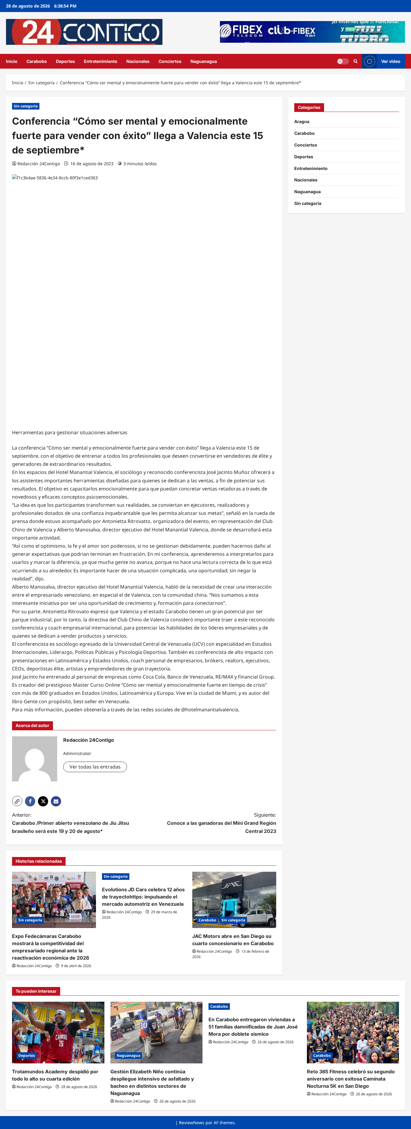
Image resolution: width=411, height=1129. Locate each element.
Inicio (11, 61)
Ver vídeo (390, 60)
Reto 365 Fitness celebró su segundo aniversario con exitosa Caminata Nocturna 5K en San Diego (351, 1079)
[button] (17, 801)
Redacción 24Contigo (38, 163)
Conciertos (170, 61)
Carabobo (36, 61)
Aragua (301, 121)
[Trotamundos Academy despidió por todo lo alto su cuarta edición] (58, 1032)
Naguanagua (203, 61)
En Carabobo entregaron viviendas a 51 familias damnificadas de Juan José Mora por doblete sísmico (253, 1026)
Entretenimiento (100, 61)
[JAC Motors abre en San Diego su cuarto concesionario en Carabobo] (234, 900)
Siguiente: (221, 823)
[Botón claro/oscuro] (343, 61)
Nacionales (138, 61)
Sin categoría (26, 106)
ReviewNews (191, 1122)
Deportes (65, 61)
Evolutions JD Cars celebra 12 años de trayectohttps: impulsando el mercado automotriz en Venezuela (143, 896)
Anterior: (70, 823)
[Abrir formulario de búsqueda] (355, 61)
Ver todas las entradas (95, 766)
